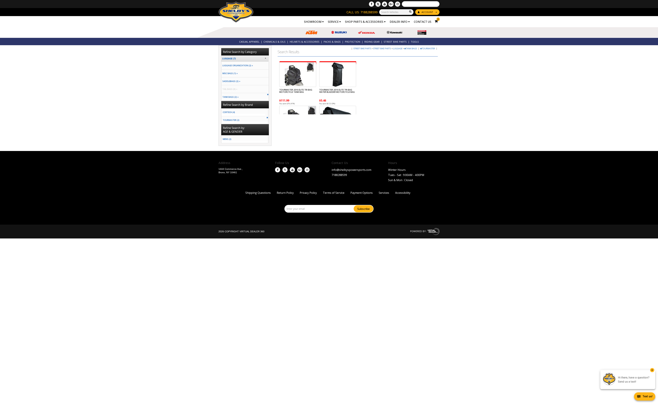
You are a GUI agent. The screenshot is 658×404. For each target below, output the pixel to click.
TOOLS (415, 41)
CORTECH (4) (229, 112)
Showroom (313, 22)
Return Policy (285, 193)
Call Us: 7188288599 (361, 12)
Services (384, 193)
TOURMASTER (428, 48)
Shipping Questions (258, 193)
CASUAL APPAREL (249, 41)
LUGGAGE (398, 48)
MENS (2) (227, 139)
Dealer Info (399, 22)
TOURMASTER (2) (231, 120)
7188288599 (339, 175)
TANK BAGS (411, 48)
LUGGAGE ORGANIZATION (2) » (237, 65)
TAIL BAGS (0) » (229, 89)
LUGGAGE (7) (229, 58)
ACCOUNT (427, 12)
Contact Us (422, 22)
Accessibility (402, 193)
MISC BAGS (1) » (229, 73)
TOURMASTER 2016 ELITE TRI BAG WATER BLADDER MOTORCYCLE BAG (337, 90)
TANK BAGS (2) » (230, 97)
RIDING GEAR (372, 41)
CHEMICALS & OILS (274, 41)
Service (333, 22)
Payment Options (361, 193)
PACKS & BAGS (332, 41)
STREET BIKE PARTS (395, 41)
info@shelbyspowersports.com (351, 170)
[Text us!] (644, 397)
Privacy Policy (308, 193)
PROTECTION (352, 41)
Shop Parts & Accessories (364, 22)
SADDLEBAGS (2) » (230, 81)
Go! (410, 11)
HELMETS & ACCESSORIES (304, 41)
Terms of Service (333, 193)
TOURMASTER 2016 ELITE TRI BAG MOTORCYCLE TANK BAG (295, 90)
